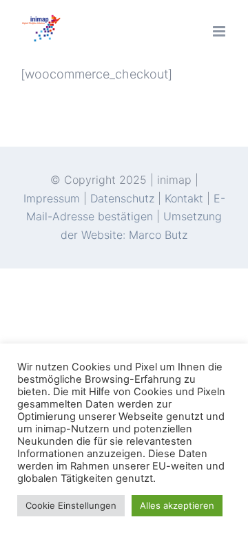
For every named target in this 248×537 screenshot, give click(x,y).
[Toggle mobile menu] (220, 31)
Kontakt (184, 198)
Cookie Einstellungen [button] (70, 505)
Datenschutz (122, 198)
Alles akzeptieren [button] (177, 505)
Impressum (53, 198)
